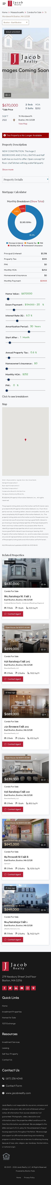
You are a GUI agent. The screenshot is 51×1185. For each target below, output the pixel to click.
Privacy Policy (29, 1177)
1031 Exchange (8, 1023)
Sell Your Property (10, 1054)
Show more (7, 169)
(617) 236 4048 (14, 1078)
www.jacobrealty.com (18, 1093)
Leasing (5, 1048)
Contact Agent (14, 614)
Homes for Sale (9, 1017)
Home (4, 1006)
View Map (23, 123)
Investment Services (11, 1042)
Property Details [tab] (13, 179)
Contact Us (7, 1060)
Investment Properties (12, 1011)
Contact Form (14, 1085)
